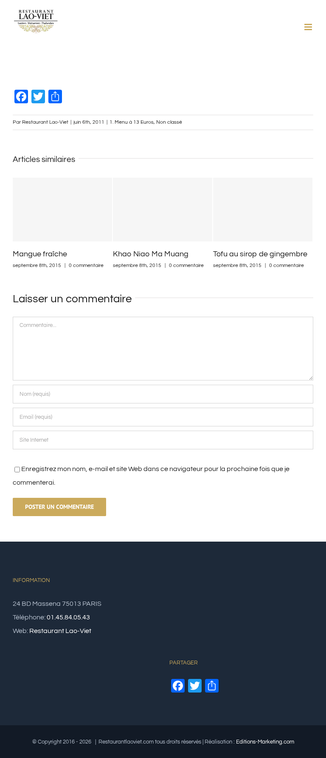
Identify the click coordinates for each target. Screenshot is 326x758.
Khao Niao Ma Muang (150, 254)
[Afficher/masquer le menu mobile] (308, 27)
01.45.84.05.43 (68, 617)
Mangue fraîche (40, 254)
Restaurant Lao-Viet (45, 122)
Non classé (169, 122)
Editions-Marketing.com (265, 742)
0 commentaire (86, 265)
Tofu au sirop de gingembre (260, 254)
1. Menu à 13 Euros (132, 122)
